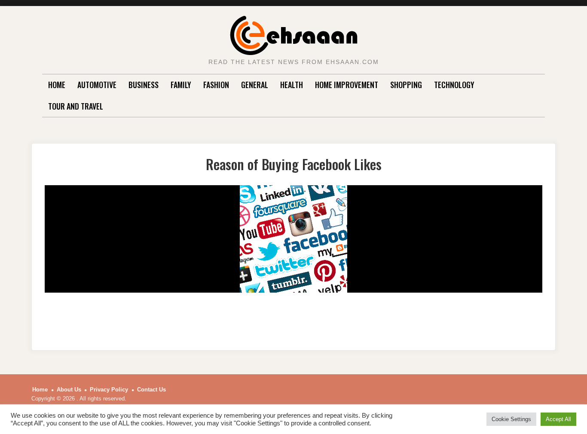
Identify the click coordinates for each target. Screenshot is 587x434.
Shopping (406, 84)
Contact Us (151, 389)
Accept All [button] (558, 419)
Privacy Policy (109, 389)
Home (56, 84)
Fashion (216, 84)
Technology (454, 84)
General (254, 84)
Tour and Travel (75, 106)
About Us (69, 389)
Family (181, 84)
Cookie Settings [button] (511, 419)
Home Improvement (346, 84)
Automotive (96, 84)
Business (143, 84)
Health (291, 84)
